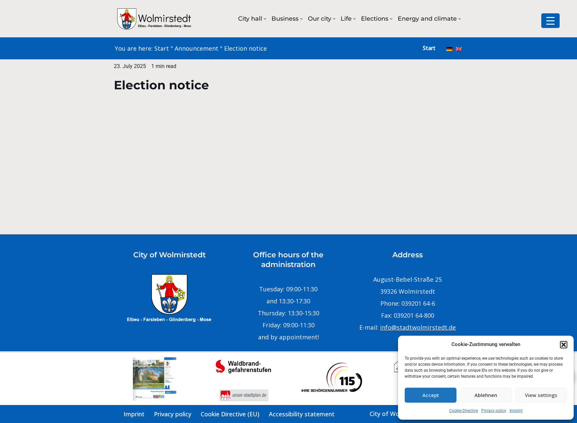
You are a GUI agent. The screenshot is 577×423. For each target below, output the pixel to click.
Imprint (516, 410)
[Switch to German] (449, 48)
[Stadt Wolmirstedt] (155, 18)
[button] (563, 344)
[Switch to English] (459, 48)
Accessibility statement (302, 414)
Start (161, 48)
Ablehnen (485, 395)
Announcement (196, 48)
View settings (541, 395)
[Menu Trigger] (550, 20)
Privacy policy (493, 410)
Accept (430, 395)
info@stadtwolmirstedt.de (418, 327)
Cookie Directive (463, 410)
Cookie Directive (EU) (230, 414)
